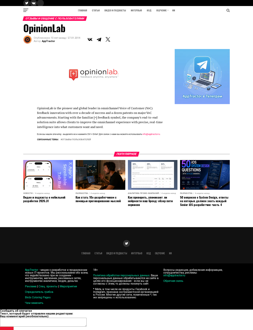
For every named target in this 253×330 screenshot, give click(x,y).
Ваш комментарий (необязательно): (24, 316)
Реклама (30, 286)
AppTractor (48, 41)
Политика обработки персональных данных (121, 275)
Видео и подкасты (115, 10)
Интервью (136, 10)
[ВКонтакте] (90, 39)
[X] (108, 39)
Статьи (96, 10)
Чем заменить (34, 303)
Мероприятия (68, 286)
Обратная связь (173, 281)
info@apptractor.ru (151, 134)
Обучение (161, 10)
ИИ (173, 10)
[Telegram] (99, 39)
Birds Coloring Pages (38, 297)
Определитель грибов (39, 292)
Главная (82, 10)
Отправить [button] (7, 328)
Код (149, 10)
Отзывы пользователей (76, 140)
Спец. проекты (48, 286)
